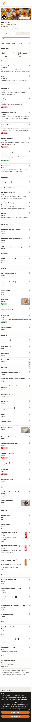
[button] (3, 3)
